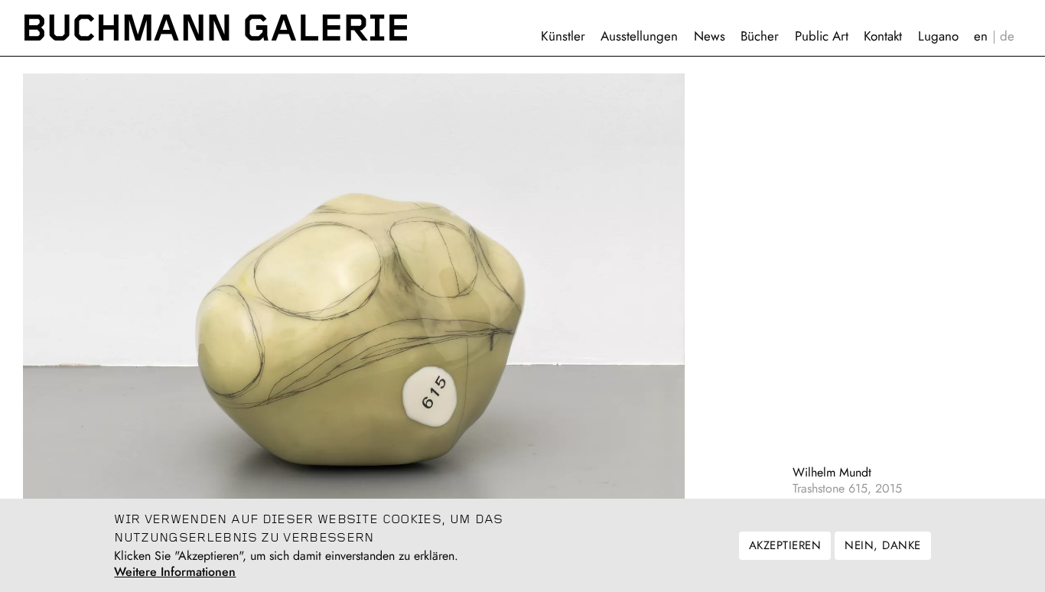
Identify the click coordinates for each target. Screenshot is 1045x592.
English (980, 36)
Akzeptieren (785, 545)
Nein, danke (882, 545)
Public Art (821, 36)
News (709, 36)
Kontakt (883, 36)
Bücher (760, 36)
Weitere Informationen (175, 572)
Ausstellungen (639, 36)
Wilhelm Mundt (832, 472)
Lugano (938, 36)
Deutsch (1007, 36)
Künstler (563, 36)
